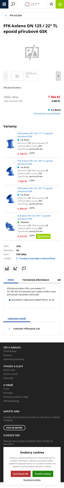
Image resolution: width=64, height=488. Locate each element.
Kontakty (8, 392)
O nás (6, 388)
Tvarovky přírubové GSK (26, 328)
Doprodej (8, 378)
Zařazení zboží (17, 318)
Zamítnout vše (20, 473)
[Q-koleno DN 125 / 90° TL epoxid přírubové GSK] (10, 226)
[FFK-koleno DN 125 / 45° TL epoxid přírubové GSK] (10, 198)
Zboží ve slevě (10, 373)
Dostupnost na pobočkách (47, 113)
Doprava (7, 355)
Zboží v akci (9, 369)
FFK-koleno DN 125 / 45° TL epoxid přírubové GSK (35, 190)
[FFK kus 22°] (32, 52)
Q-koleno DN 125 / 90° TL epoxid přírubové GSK (34, 217)
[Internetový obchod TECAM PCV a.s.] (32, 4)
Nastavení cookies (32, 479)
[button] (4, 4)
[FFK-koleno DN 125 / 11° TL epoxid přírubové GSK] (10, 143)
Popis (11, 279)
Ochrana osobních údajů (15, 396)
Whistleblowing (11, 400)
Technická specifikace (36, 279)
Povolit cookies (43, 473)
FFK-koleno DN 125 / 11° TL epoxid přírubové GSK (35, 135)
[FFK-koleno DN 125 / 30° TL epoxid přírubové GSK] (10, 171)
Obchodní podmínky (13, 359)
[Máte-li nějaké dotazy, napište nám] (23, 268)
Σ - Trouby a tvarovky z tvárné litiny (35, 258)
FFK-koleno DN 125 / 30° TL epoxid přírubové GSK (35, 162)
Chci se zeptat (14, 427)
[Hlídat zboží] (15, 268)
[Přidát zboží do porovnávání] (6, 268)
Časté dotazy (10, 351)
